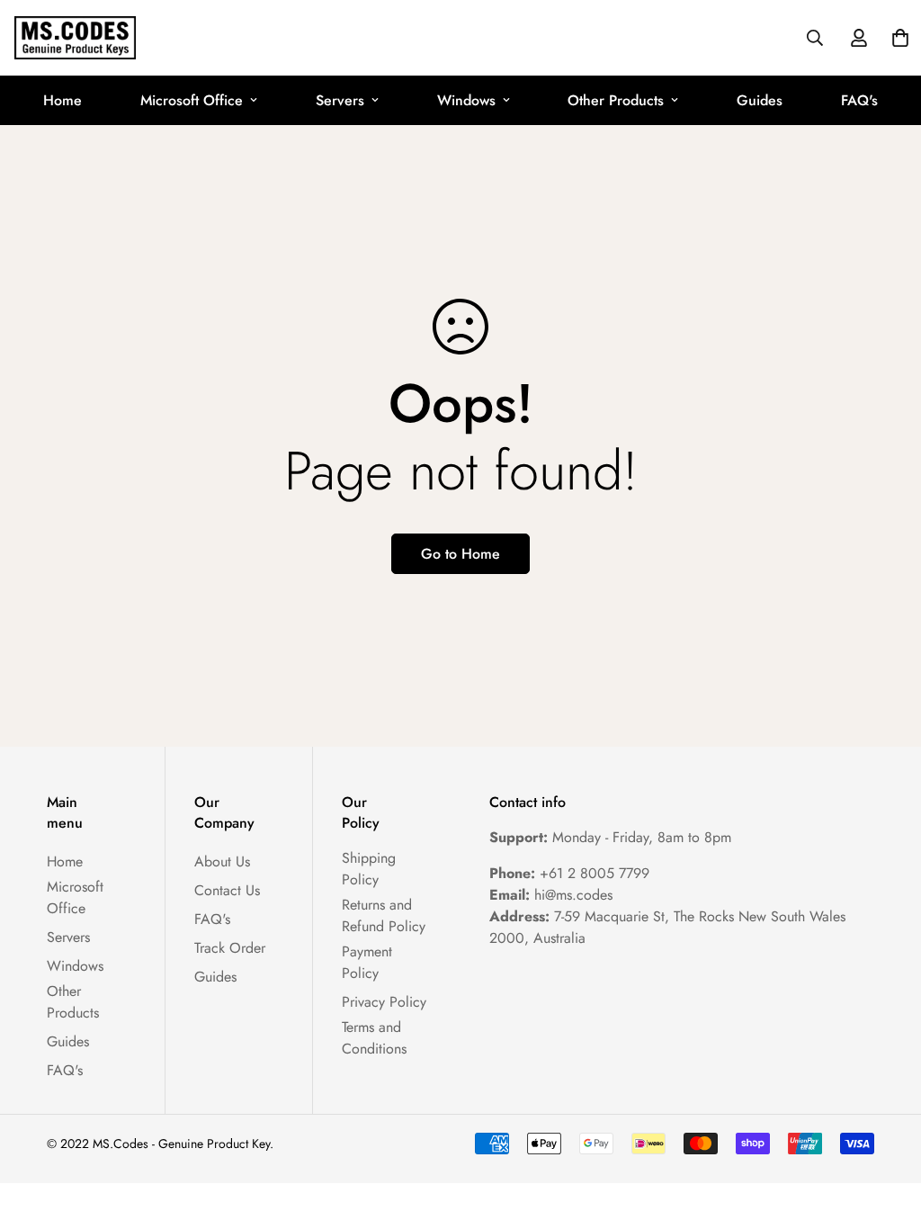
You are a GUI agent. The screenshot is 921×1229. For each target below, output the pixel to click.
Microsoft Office (191, 100)
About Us (222, 861)
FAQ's (859, 100)
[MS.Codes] (75, 37)
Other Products (616, 100)
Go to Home (460, 553)
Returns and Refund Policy (383, 915)
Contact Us (227, 890)
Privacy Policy (384, 1001)
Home (62, 100)
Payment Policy (367, 962)
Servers (340, 100)
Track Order (229, 947)
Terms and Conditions (374, 1038)
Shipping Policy (369, 869)
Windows (466, 100)
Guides (759, 100)
